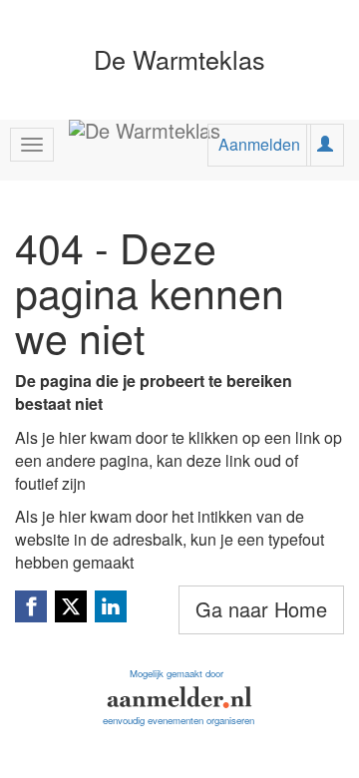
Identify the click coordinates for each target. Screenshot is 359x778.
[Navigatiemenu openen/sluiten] (32, 145)
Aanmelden (259, 144)
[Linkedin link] (111, 606)
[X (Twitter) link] (71, 606)
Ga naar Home (261, 608)
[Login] (325, 144)
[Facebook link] (31, 606)
